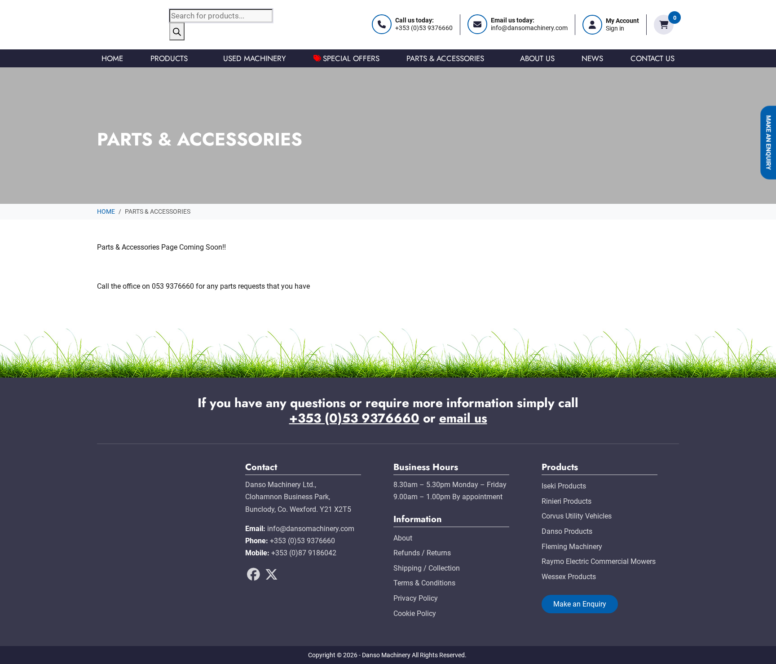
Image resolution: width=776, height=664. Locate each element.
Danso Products (567, 531)
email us (463, 418)
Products (169, 58)
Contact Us (652, 58)
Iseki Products (564, 486)
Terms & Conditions (424, 583)
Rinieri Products (566, 501)
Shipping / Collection (426, 568)
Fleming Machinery (572, 546)
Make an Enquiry (768, 142)
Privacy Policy (415, 598)
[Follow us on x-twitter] (271, 577)
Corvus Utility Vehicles (577, 516)
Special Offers (351, 58)
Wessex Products (569, 576)
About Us (537, 58)
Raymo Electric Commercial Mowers (599, 561)
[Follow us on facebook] (253, 577)
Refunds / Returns (422, 553)
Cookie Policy (414, 613)
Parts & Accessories (445, 58)
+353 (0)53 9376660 (354, 418)
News (592, 58)
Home (112, 58)
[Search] (177, 31)
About (402, 538)
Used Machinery (254, 58)
